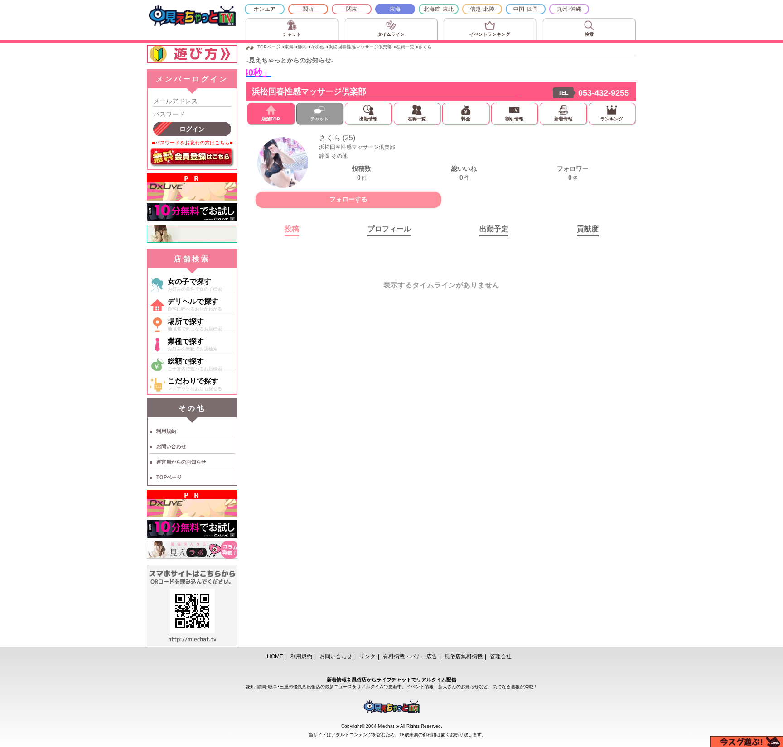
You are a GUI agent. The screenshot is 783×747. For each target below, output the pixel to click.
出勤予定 (493, 229)
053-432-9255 (603, 92)
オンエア (265, 9)
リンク (367, 656)
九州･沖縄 (569, 9)
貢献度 (588, 229)
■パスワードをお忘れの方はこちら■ (192, 142)
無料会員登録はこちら (192, 157)
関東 (351, 9)
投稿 (292, 229)
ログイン (192, 129)
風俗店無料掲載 (464, 656)
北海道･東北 (439, 9)
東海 (395, 9)
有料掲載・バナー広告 (410, 656)
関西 (308, 9)
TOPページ (169, 477)
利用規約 (166, 431)
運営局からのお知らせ (181, 461)
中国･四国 (525, 9)
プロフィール (389, 229)
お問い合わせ (171, 446)
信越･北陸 (482, 9)
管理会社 (501, 656)
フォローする (348, 199)
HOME (275, 656)
